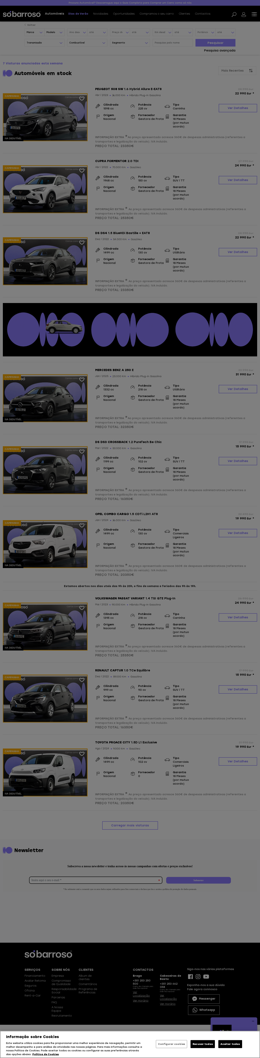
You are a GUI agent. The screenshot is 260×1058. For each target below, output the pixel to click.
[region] (130, 1044)
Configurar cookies (171, 1044)
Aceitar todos (230, 1044)
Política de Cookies (45, 1054)
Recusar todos (203, 1044)
